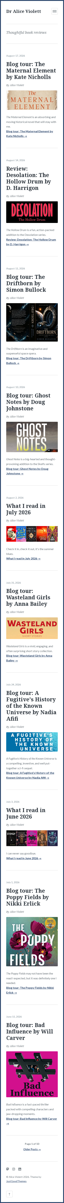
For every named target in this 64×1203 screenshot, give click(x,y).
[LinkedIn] (19, 1169)
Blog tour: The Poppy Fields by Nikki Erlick (27, 897)
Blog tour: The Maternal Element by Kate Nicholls (31, 70)
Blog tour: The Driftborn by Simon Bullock (26, 283)
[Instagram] (13, 1169)
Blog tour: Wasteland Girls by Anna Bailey (28, 597)
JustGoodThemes (16, 1181)
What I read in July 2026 (26, 509)
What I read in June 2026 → (23, 858)
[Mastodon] (7, 1169)
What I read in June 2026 (26, 813)
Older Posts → (32, 1149)
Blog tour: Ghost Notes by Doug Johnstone (28, 402)
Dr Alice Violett (23, 11)
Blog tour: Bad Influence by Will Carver (29, 1031)
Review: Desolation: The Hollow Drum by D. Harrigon (28, 178)
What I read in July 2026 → (23, 558)
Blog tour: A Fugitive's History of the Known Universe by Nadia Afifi (31, 705)
